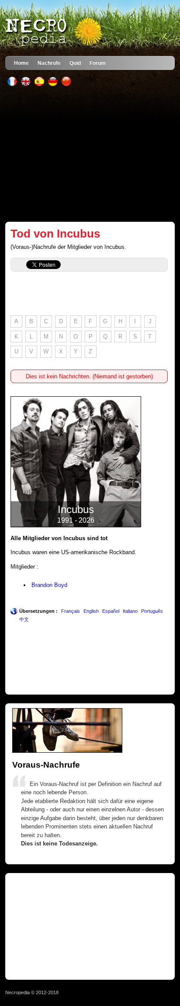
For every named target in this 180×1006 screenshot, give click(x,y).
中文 (24, 619)
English (91, 611)
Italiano (130, 611)
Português (152, 611)
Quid (75, 63)
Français (70, 611)
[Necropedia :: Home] (54, 32)
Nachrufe (49, 63)
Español (110, 611)
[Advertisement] (90, 154)
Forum (98, 63)
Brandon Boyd (49, 585)
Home (21, 63)
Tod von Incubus (55, 233)
